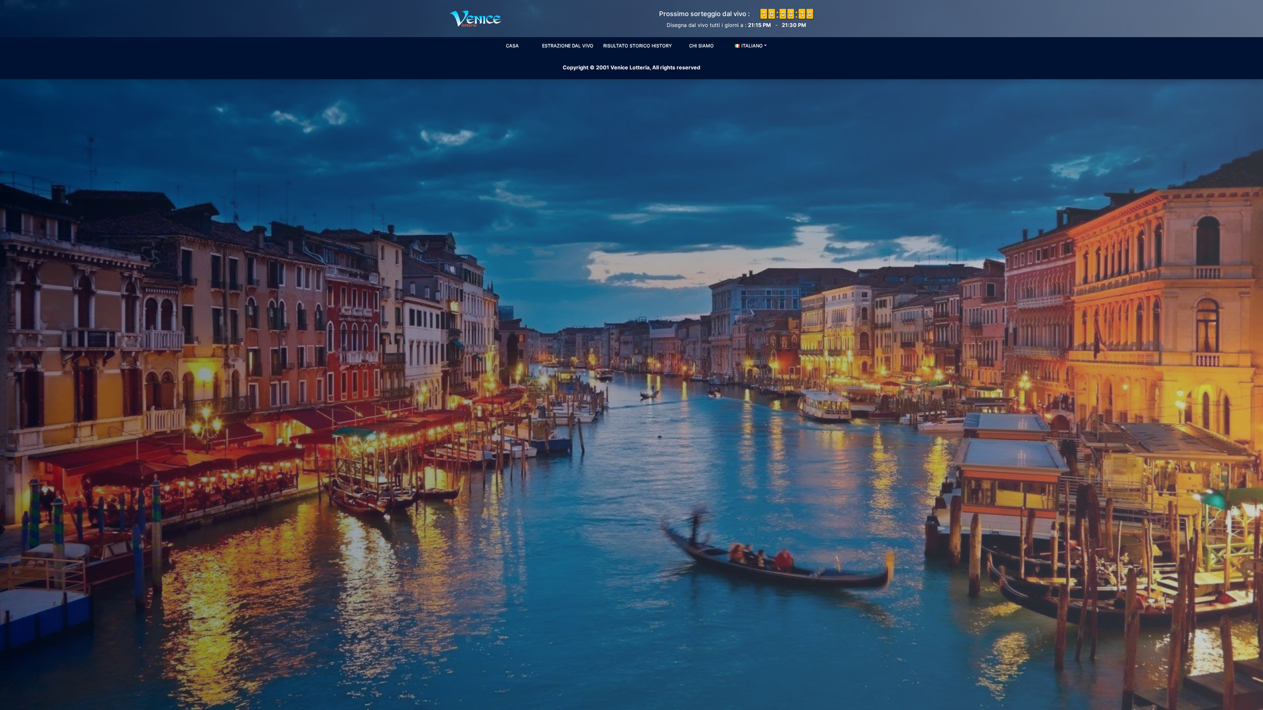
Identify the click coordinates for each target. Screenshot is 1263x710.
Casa (512, 45)
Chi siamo (701, 45)
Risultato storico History (637, 45)
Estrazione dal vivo (567, 45)
